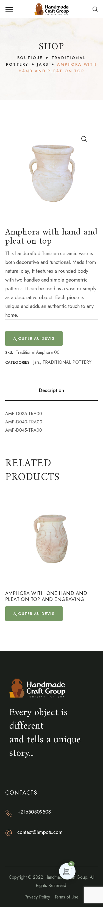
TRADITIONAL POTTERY (67, 362)
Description (51, 390)
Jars (42, 64)
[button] (95, 9)
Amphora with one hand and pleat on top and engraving (46, 596)
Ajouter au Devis (33, 338)
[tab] (51, 390)
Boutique (30, 57)
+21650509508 (34, 811)
